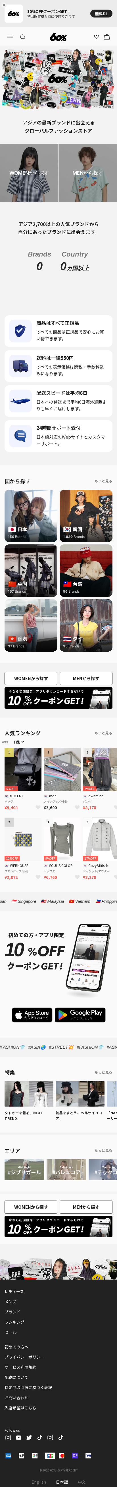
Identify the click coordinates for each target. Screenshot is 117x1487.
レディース (14, 1291)
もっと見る (103, 480)
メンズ (10, 1301)
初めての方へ (16, 1347)
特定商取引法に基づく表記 (28, 1387)
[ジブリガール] (24, 1169)
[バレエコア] (66, 1169)
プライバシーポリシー (24, 1357)
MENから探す (86, 678)
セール (10, 1332)
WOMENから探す (31, 678)
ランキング (14, 1322)
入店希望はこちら (20, 1408)
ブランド (12, 1312)
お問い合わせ (16, 1397)
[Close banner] (5, 5)
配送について (16, 1377)
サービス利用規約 (20, 1367)
